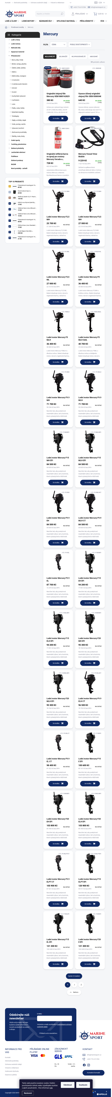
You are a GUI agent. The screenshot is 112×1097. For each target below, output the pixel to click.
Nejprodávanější (79, 56)
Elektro (14, 72)
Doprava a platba (11, 1075)
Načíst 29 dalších (74, 976)
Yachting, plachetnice (18, 144)
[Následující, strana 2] (74, 985)
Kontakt (7, 2)
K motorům (15, 80)
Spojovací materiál (17, 52)
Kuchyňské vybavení (18, 96)
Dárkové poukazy (17, 160)
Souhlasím (83, 1085)
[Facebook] (84, 1064)
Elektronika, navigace (19, 76)
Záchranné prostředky (19, 132)
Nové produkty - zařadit (19, 168)
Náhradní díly (15, 48)
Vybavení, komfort (18, 128)
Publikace (14, 156)
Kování (14, 92)
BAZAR (13, 164)
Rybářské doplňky (18, 112)
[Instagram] (88, 1064)
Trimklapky (15, 116)
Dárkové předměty (17, 148)
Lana (13, 104)
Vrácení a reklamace (57, 2)
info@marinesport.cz (94, 1055)
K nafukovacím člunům (19, 84)
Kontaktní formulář (93, 1073)
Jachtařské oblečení (18, 152)
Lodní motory (15, 44)
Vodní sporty (15, 140)
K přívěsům (15, 100)
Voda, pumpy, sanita (18, 124)
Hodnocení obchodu (12, 1071)
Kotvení (14, 88)
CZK (100, 3)
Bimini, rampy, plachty (19, 64)
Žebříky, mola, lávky (18, 136)
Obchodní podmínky (20, 2)
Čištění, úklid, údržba (19, 68)
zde (51, 1088)
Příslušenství (15, 56)
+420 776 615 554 (93, 1059)
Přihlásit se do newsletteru (48, 1033)
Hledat (62, 14)
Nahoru (75, 992)
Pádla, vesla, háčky (18, 108)
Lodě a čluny (15, 40)
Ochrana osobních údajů (39, 2)
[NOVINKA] (58, 79)
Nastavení (28, 1093)
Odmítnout (68, 1085)
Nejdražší (63, 56)
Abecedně (94, 56)
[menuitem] (12, 21)
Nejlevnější (50, 56)
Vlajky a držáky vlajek (19, 120)
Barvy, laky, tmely (17, 60)
